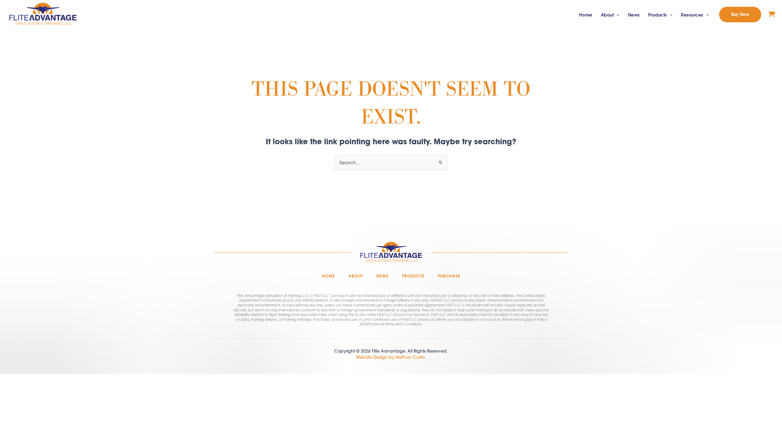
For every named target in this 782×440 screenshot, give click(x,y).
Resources (692, 15)
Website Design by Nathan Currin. (391, 357)
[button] (616, 15)
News (634, 15)
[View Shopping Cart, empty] (771, 14)
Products (657, 15)
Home (585, 15)
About (607, 15)
